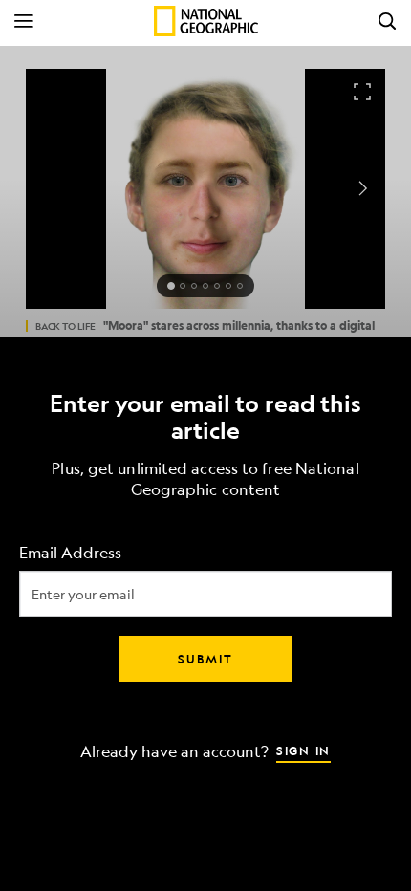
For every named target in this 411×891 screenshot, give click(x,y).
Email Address (70, 553)
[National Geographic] (206, 21)
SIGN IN (303, 750)
